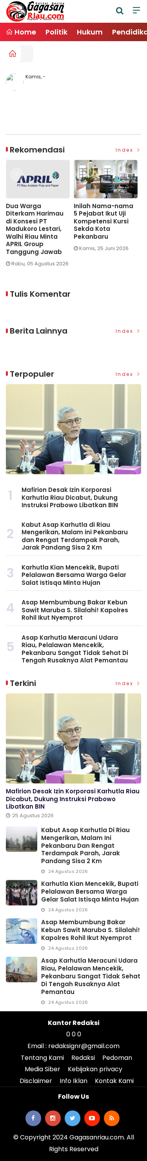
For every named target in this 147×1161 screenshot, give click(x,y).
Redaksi (83, 1057)
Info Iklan (73, 1080)
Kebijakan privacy (95, 1069)
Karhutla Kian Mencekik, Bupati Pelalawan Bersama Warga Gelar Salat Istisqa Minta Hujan (74, 575)
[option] (97, 212)
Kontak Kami (114, 1080)
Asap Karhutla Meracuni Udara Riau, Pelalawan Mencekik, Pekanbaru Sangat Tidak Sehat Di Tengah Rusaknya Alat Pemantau (75, 649)
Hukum (90, 32)
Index (126, 150)
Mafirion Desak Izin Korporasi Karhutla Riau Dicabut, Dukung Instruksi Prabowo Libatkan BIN (70, 497)
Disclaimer (36, 1080)
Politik (56, 32)
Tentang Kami (42, 1057)
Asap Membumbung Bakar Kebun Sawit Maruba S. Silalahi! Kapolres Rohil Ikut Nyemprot (75, 610)
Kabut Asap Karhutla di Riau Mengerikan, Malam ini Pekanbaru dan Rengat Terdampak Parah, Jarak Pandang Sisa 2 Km (75, 536)
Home (24, 32)
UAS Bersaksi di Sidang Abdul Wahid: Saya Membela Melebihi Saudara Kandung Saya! (92, 225)
